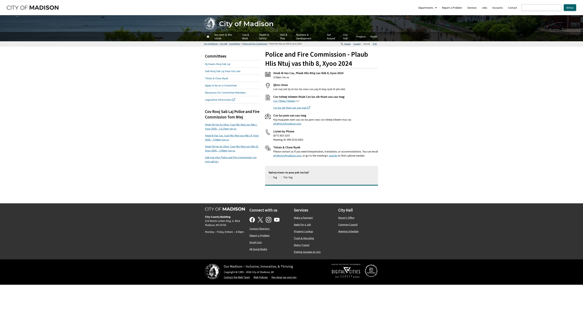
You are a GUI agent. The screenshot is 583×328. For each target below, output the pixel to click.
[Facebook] (252, 219)
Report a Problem (452, 7)
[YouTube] (277, 219)
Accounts (497, 7)
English (347, 44)
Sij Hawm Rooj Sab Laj (217, 64)
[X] (260, 219)
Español (357, 44)
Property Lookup (303, 231)
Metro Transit (301, 245)
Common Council (348, 224)
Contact (512, 7)
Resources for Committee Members (225, 92)
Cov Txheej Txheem (284, 101)
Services (472, 7)
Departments (426, 7)
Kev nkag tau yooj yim (284, 277)
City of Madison (246, 23)
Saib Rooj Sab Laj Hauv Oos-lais (222, 71)
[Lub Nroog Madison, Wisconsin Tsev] (212, 272)
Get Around (331, 36)
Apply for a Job (302, 224)
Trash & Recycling (304, 238)
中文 (375, 44)
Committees (234, 43)
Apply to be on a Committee (221, 85)
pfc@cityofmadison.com (287, 123)
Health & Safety (264, 36)
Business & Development (303, 36)
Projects (361, 36)
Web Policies (261, 277)
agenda (333, 155)
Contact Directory (259, 228)
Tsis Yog (288, 177)
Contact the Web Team (237, 277)
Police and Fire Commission (254, 43)
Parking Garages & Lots (307, 252)
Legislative (224, 100)
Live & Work (245, 36)
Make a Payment (303, 217)
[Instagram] (268, 219)
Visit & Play (283, 36)
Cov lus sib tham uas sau (291, 107)
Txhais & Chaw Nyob (216, 78)
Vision (373, 36)
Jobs (484, 7)
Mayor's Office (346, 217)
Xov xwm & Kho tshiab (223, 36)
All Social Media (258, 249)
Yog (275, 177)
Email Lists (255, 242)
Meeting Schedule (348, 231)
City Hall (345, 36)
